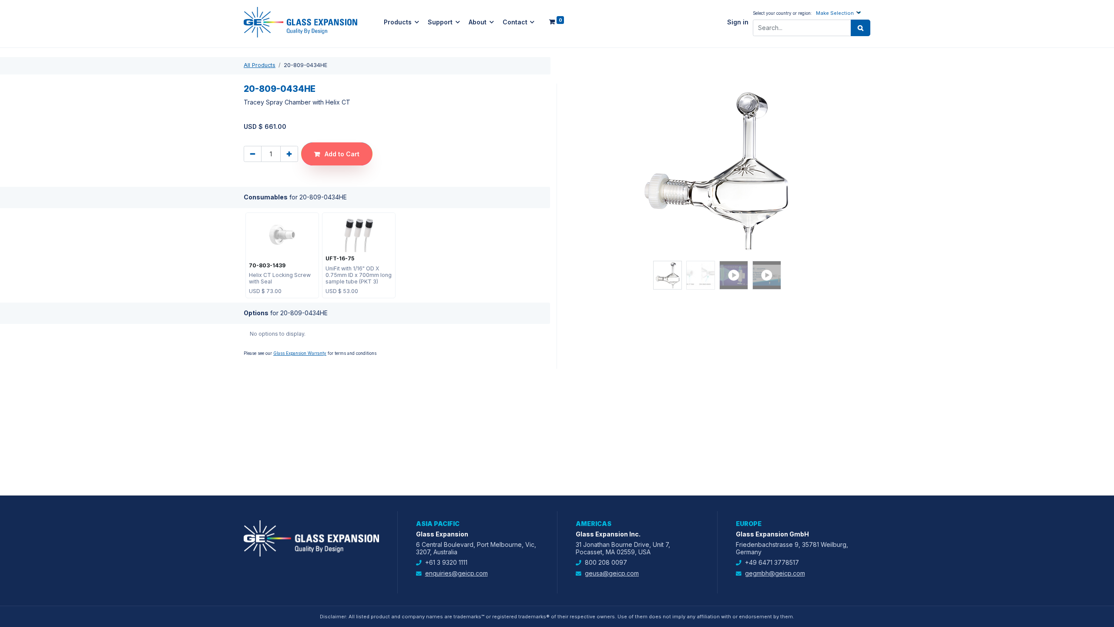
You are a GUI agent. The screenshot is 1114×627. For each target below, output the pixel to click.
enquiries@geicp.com (456, 573)
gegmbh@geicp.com (775, 573)
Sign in (737, 22)
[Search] (860, 28)
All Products (259, 65)
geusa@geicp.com (612, 573)
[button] (839, 12)
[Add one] (289, 154)
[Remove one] (253, 154)
